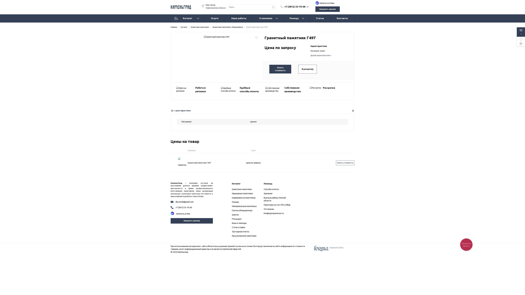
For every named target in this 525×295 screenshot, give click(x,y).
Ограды (235, 202)
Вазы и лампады (239, 223)
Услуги (214, 18)
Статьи (320, 18)
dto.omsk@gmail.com (185, 202)
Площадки (236, 219)
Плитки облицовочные (242, 210)
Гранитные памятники (242, 189)
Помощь (294, 18)
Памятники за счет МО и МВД (277, 205)
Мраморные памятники (242, 193)
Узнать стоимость (280, 69)
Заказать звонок (327, 9)
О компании (265, 18)
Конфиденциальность (274, 213)
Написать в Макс (327, 3)
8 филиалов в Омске (216, 8)
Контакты (342, 18)
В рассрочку (307, 69)
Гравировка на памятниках (244, 198)
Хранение (268, 193)
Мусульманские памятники (244, 236)
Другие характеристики (320, 55)
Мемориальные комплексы (244, 206)
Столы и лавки (238, 227)
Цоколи (235, 215)
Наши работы (238, 18)
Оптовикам (269, 209)
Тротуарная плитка (240, 232)
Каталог (187, 18)
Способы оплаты (271, 189)
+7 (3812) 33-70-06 (294, 6)
